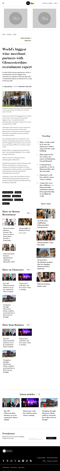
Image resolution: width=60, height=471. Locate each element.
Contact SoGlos (41, 457)
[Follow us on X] (15, 461)
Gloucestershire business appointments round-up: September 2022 (9, 258)
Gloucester (5, 196)
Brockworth (18, 199)
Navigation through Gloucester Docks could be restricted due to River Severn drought (9, 311)
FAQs (44, 461)
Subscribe (50, 438)
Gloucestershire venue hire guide (45, 244)
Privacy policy (14, 467)
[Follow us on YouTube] (23, 461)
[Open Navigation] (3, 3)
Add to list (27, 40)
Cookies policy (5, 467)
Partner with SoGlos (52, 457)
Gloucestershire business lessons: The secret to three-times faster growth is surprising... (8, 234)
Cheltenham (16, 196)
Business (5, 203)
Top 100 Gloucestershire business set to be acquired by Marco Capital (8, 287)
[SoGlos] (30, 3)
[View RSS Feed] (31, 461)
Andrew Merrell (8, 86)
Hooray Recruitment (7, 192)
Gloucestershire (6, 199)
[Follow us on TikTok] (27, 461)
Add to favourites (25, 38)
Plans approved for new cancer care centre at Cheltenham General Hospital (47, 158)
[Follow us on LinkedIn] (19, 461)
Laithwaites (18, 192)
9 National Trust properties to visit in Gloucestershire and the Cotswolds (47, 168)
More (28, 213)
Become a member (47, 3)
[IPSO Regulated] (8, 451)
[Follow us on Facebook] (3, 461)
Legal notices (21, 467)
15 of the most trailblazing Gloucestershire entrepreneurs (43, 224)
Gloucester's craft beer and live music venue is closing (47, 177)
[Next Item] (39, 394)
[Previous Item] (37, 394)
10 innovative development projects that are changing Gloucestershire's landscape (45, 264)
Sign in (56, 3)
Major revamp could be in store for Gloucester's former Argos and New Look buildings (47, 146)
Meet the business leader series (43, 285)
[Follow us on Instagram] (11, 461)
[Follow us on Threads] (7, 461)
